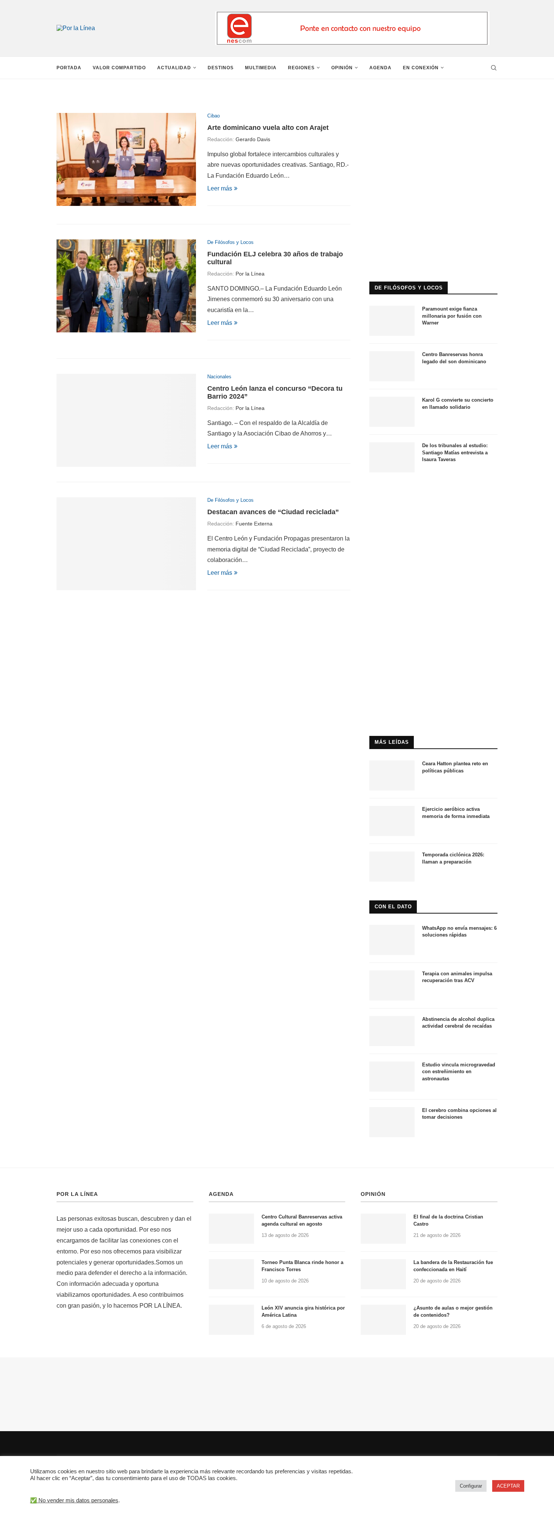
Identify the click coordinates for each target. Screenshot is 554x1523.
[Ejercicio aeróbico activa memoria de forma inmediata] (392, 821)
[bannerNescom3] (352, 14)
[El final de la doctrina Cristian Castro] (383, 1229)
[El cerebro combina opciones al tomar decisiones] (392, 1122)
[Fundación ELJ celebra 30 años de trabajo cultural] (126, 285)
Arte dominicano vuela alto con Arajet (268, 127)
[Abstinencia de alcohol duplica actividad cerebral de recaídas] (392, 1031)
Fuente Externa (254, 524)
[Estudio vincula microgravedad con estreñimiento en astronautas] (392, 1077)
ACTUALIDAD (174, 67)
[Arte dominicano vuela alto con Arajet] (126, 159)
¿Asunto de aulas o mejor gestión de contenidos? (453, 1311)
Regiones (301, 67)
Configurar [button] (471, 1486)
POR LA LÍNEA (77, 1194)
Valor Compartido (119, 67)
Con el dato (393, 906)
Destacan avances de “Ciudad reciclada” (273, 512)
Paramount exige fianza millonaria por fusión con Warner (452, 315)
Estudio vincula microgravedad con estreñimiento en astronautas (458, 1071)
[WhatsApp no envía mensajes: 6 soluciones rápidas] (392, 940)
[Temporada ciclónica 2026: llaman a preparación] (392, 866)
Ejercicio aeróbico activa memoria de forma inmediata (456, 812)
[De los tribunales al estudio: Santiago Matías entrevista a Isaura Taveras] (392, 457)
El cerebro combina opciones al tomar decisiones (459, 1113)
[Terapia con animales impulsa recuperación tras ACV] (392, 985)
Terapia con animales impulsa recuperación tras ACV (457, 977)
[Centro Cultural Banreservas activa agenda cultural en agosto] (231, 1229)
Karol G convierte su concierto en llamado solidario (457, 403)
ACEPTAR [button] (508, 1486)
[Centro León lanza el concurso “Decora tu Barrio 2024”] (126, 420)
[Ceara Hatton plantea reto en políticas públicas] (392, 775)
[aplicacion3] (433, 105)
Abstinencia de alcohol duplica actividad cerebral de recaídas (458, 1022)
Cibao (213, 116)
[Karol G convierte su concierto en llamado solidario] (392, 412)
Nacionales (219, 376)
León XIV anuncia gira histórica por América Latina (303, 1311)
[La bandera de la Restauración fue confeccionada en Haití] (383, 1274)
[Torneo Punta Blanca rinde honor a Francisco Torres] (231, 1274)
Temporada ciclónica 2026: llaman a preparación (453, 858)
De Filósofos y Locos (230, 242)
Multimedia (261, 67)
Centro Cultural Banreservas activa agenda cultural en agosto (302, 1220)
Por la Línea (250, 274)
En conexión (421, 67)
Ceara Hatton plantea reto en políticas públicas (455, 767)
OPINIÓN (373, 1194)
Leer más (219, 188)
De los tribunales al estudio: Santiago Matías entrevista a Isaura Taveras (455, 452)
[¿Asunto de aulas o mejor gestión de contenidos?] (383, 1320)
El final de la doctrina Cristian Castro (448, 1220)
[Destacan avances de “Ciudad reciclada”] (126, 543)
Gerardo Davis (253, 139)
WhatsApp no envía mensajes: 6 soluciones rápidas (459, 931)
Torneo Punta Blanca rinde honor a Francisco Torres (302, 1266)
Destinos (221, 67)
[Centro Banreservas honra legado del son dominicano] (392, 366)
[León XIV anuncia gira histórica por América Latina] (231, 1320)
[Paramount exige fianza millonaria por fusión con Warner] (392, 321)
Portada (69, 67)
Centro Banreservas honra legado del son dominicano (454, 358)
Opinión (342, 67)
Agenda (380, 67)
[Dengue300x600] (433, 494)
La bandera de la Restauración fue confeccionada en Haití (453, 1266)
